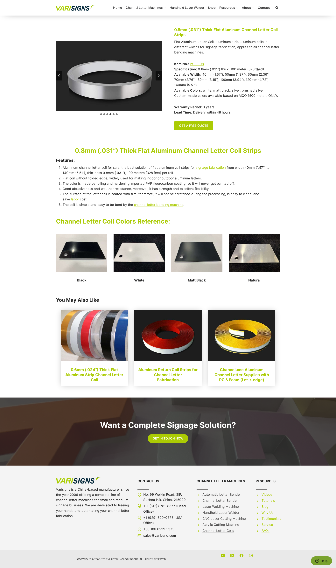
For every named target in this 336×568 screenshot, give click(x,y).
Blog (265, 507)
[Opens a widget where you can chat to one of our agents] (321, 561)
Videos (267, 494)
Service (267, 525)
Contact (264, 8)
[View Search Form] (277, 8)
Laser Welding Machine (220, 507)
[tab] (101, 114)
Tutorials (268, 500)
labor (75, 199)
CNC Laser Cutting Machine (224, 519)
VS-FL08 (197, 64)
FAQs (266, 531)
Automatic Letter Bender (221, 494)
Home (117, 8)
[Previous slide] (59, 75)
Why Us (268, 513)
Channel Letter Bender (220, 500)
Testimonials (271, 519)
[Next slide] (159, 75)
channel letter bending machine (158, 205)
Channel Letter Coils (218, 531)
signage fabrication (211, 168)
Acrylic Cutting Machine (220, 525)
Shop (212, 8)
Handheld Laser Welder (187, 8)
